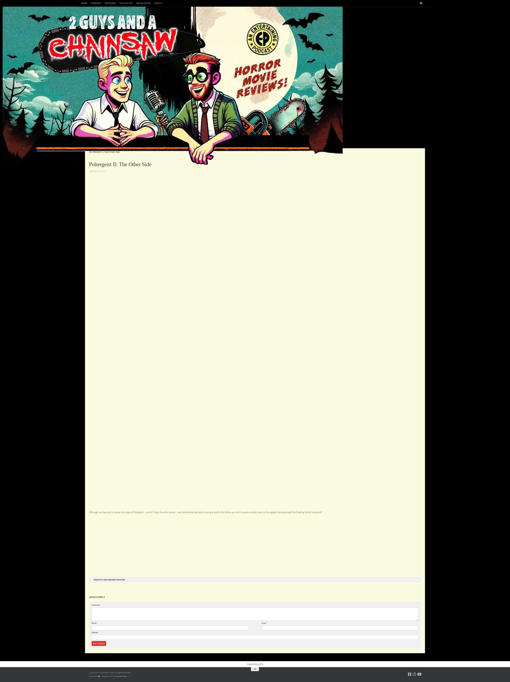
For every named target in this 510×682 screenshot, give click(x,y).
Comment (96, 605)
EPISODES (96, 3)
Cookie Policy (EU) (255, 664)
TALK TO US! (126, 3)
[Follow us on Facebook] (409, 674)
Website (95, 632)
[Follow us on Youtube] (419, 674)
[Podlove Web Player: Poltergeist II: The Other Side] (255, 508)
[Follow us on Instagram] (414, 674)
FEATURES (110, 3)
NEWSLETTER (143, 3)
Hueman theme (121, 676)
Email (264, 623)
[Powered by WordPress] (99, 676)
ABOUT (158, 3)
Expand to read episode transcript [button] (109, 579)
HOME (84, 3)
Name (95, 623)
